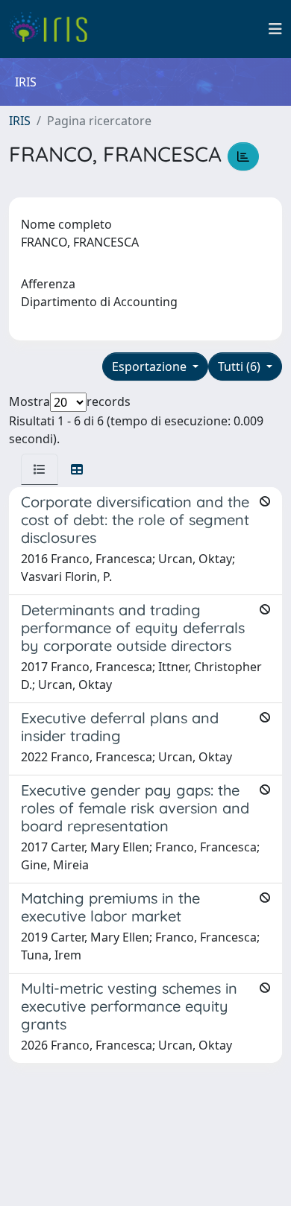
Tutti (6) (240, 366)
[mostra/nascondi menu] (275, 29)
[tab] (39, 469)
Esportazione (151, 366)
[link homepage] (54, 29)
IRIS (20, 120)
